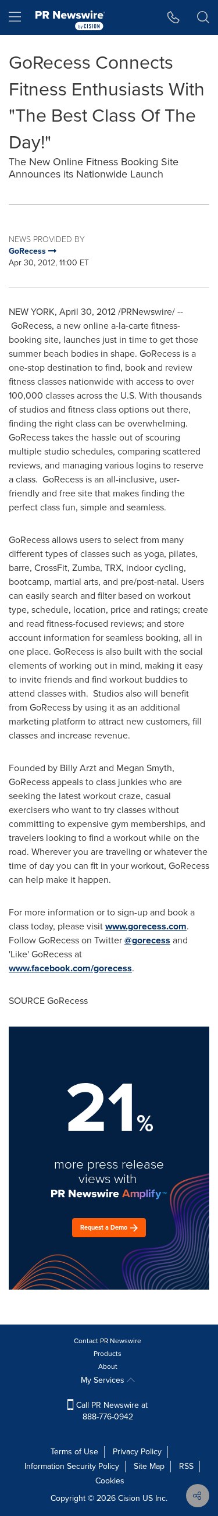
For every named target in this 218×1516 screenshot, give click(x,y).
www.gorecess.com (146, 926)
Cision (129, 1498)
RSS (186, 1466)
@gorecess (147, 940)
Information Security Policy (71, 1466)
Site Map (149, 1466)
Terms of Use (74, 1452)
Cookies (109, 1481)
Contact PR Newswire (107, 1341)
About (107, 1366)
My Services (104, 1380)
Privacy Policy (137, 1452)
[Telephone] (173, 17)
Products (107, 1353)
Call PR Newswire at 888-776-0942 (111, 1411)
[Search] (203, 17)
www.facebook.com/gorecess (70, 968)
